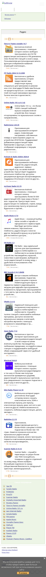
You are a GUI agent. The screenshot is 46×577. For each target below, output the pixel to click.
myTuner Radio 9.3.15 (12, 186)
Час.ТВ (9, 486)
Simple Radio (11, 514)
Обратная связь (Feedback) (10, 550)
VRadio (9, 536)
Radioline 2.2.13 (10, 419)
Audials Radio (11, 530)
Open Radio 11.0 (10, 331)
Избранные (7, 18)
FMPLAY (9, 525)
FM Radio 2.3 (9, 243)
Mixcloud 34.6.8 (10, 360)
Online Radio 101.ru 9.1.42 (14, 102)
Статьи (19, 10)
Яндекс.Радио (12, 503)
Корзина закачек (9, 14)
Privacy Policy (5, 552)
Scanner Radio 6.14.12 (13, 449)
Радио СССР (11, 533)
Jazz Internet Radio (13, 511)
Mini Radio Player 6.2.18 (13, 390)
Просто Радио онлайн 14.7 (15, 44)
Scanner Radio (12, 497)
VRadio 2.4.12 (9, 301)
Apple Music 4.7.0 (11, 215)
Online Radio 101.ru (14, 508)
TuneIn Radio (11, 489)
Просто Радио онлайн (15, 505)
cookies (28, 562)
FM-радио (10, 516)
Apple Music (11, 519)
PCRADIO (10, 491)
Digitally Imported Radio (16, 500)
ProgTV (9, 494)
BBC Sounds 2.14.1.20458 (14, 272)
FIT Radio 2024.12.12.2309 (14, 73)
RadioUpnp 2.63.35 (11, 125)
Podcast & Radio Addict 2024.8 (16, 157)
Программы (8, 10)
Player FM (10, 527)
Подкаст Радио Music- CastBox (19, 539)
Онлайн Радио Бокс (14, 522)
